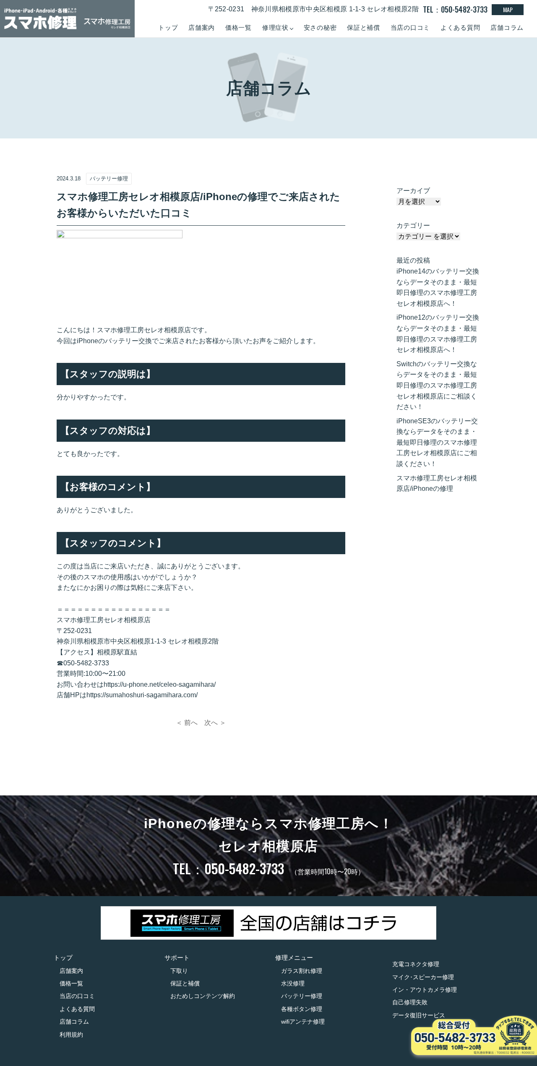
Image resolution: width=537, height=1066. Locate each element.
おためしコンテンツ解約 (202, 996)
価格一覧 (238, 27)
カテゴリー (413, 225)
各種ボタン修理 (301, 1009)
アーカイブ (413, 190)
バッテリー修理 (301, 996)
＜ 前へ (187, 722)
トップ (168, 27)
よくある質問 (460, 27)
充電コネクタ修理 (415, 964)
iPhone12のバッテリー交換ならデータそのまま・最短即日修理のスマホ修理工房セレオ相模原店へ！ (437, 333)
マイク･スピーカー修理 (423, 977)
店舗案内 (201, 27)
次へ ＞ (215, 722)
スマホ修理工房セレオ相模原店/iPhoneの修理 (436, 483)
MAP (508, 9)
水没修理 (293, 983)
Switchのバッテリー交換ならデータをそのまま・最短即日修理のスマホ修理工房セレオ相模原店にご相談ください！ (436, 385)
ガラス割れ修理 (301, 970)
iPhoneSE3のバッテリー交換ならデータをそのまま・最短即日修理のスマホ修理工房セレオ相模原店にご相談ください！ (437, 442)
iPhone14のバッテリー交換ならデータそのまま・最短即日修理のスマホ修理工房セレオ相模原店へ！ (437, 287)
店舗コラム (507, 27)
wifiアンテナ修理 (303, 1021)
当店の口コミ (410, 27)
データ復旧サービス (418, 1015)
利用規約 (71, 1034)
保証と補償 (363, 27)
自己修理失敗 (410, 1002)
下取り (179, 970)
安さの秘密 (320, 27)
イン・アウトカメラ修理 (424, 989)
